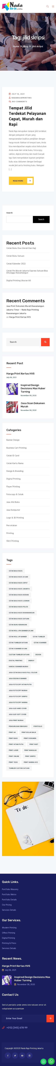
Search (9, 212)
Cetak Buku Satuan (15, 256)
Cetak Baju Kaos (15, 571)
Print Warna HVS (31, 762)
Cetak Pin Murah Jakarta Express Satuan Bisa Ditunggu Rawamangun (27, 272)
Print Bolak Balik (29, 732)
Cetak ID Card (12, 456)
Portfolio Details (9, 899)
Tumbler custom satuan (19, 768)
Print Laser (13, 750)
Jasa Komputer (13, 510)
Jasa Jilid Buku (13, 502)
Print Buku (13, 738)
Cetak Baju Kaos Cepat (18, 583)
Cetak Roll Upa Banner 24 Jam (21, 630)
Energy (31, 660)
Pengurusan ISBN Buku (18, 726)
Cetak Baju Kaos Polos (18, 607)
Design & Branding (14, 471)
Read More (18, 181)
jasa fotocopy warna (18, 702)
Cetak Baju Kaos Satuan (19, 618)
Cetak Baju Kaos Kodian (19, 595)
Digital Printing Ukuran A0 (18, 281)
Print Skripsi (30, 756)
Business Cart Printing (16, 448)
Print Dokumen (30, 738)
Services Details (9, 910)
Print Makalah (30, 750)
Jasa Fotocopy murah (18, 690)
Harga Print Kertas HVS (20, 317)
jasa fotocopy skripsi (18, 696)
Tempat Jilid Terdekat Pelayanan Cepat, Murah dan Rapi (27, 116)
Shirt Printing (12, 541)
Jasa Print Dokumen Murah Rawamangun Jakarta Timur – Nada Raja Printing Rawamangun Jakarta (25, 310)
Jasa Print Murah (16, 720)
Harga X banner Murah (18, 666)
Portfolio (38, 726)
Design (38, 654)
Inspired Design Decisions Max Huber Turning (33, 388)
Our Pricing (7, 905)
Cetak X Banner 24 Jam (18, 648)
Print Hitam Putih (16, 744)
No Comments (19, 101)
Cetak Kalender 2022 (16, 264)
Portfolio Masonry (10, 889)
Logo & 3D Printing (15, 518)
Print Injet (33, 744)
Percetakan (11, 526)
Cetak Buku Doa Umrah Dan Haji (21, 248)
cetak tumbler (39, 636)
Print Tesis (13, 762)
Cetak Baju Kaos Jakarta (19, 589)
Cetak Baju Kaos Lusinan (19, 601)
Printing (10, 533)
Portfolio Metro (9, 894)
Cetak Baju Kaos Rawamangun (21, 612)
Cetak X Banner (40, 642)
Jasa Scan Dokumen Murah (33, 405)
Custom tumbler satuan (19, 654)
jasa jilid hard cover (18, 708)
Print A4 (12, 732)
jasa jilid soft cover (17, 714)
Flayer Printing (13, 487)
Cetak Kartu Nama (14, 464)
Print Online (14, 756)
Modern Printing (9, 927)
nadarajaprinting (21, 97)
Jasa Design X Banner (18, 678)
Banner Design (12, 440)
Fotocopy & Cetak (14, 495)
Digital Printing (13, 479)
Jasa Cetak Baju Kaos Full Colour (23, 672)
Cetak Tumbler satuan (18, 642)
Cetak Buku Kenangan (18, 624)
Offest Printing (8, 933)
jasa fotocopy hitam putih (20, 684)
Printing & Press (9, 943)
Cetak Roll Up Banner (18, 636)
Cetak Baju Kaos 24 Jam (18, 577)
